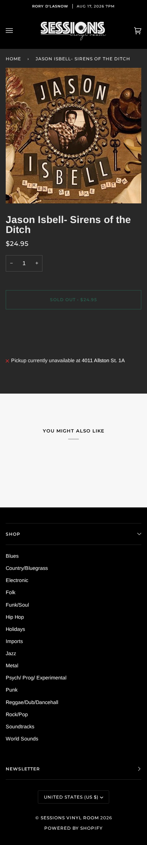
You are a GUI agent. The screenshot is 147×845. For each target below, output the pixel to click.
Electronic (17, 580)
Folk (10, 592)
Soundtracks (20, 726)
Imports (14, 641)
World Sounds (22, 739)
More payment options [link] (31, 343)
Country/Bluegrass (27, 568)
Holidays (15, 629)
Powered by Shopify (73, 828)
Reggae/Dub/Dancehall (32, 702)
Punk (11, 690)
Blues (12, 556)
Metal (12, 665)
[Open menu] (16, 31)
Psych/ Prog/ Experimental (36, 677)
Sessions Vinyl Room (70, 817)
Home (13, 58)
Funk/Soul (17, 605)
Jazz (11, 653)
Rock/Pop (17, 714)
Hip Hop (15, 617)
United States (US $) (71, 797)
